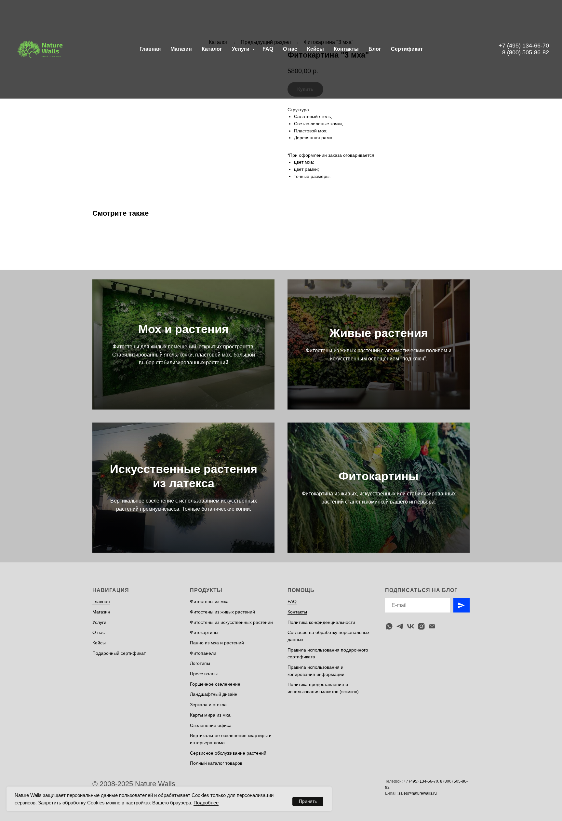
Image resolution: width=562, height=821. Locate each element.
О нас (290, 49)
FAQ (267, 49)
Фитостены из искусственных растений (231, 622)
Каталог (212, 49)
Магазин (181, 49)
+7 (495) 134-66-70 (524, 45)
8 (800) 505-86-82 (525, 52)
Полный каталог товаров (216, 763)
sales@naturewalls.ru (417, 793)
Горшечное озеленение (215, 684)
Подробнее (206, 802)
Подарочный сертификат (119, 653)
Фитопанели (203, 653)
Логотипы (200, 663)
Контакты (346, 49)
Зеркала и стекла (208, 704)
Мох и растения (183, 329)
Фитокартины (379, 476)
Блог (374, 49)
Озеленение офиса (211, 725)
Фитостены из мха (209, 601)
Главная (150, 49)
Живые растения (378, 333)
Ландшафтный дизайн (213, 694)
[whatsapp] (389, 626)
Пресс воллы (204, 673)
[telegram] (400, 626)
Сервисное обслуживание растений (228, 753)
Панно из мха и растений (217, 642)
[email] (432, 626)
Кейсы (315, 49)
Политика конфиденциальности (321, 622)
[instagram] (421, 626)
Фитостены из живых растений (222, 611)
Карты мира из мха (210, 715)
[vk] (411, 626)
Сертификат (407, 49)
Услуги (241, 49)
